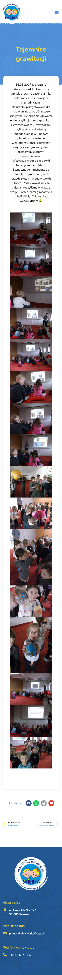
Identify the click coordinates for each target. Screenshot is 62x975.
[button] (56, 12)
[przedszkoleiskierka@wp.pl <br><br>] (5, 933)
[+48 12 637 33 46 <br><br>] (5, 954)
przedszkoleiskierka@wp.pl (26, 933)
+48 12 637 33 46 (20, 955)
